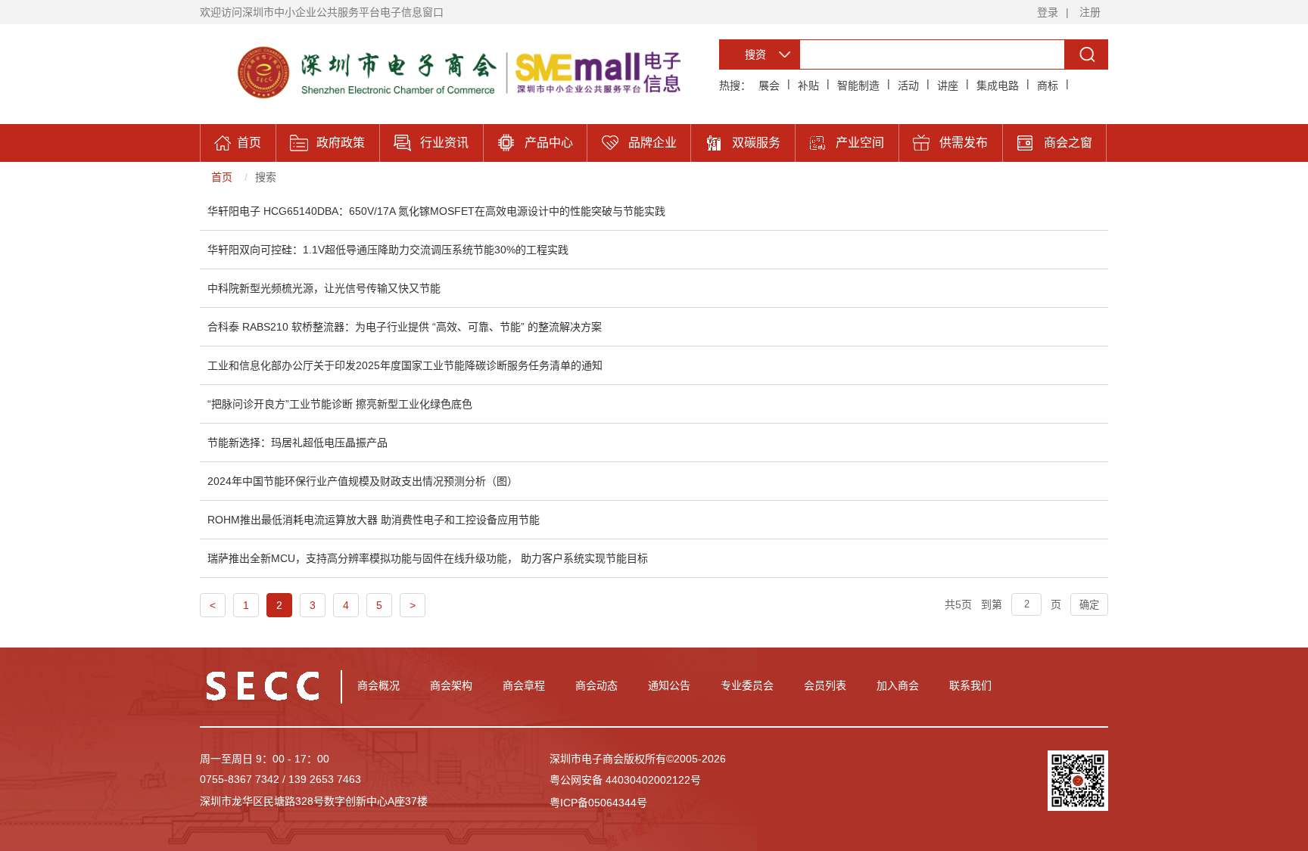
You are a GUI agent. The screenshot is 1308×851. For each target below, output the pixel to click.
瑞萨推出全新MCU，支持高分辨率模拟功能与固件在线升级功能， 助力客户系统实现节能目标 (427, 558)
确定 (1089, 604)
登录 (1047, 12)
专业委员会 (747, 685)
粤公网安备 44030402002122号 (625, 780)
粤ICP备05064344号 (598, 803)
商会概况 (378, 685)
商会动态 (596, 685)
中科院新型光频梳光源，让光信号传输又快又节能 (324, 288)
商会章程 (524, 685)
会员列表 (825, 685)
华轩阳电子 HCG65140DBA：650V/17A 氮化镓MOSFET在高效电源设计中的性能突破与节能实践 (436, 211)
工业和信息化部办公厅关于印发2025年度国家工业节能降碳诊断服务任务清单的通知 (405, 365)
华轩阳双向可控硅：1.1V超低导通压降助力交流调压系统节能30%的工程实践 (387, 250)
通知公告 (669, 685)
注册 (1090, 12)
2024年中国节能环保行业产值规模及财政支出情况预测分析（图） (362, 481)
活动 (908, 85)
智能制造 (858, 85)
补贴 (808, 85)
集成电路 (997, 85)
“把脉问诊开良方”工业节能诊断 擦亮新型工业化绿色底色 (339, 404)
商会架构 (451, 685)
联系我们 (970, 685)
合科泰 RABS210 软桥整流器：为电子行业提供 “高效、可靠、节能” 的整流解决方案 (404, 327)
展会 (769, 85)
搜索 (265, 177)
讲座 (947, 85)
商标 (1047, 85)
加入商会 (898, 685)
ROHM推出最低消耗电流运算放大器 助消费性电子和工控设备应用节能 (373, 520)
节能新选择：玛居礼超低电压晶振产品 (297, 442)
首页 (221, 177)
